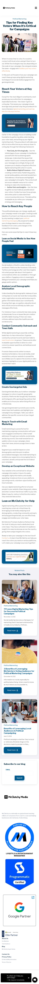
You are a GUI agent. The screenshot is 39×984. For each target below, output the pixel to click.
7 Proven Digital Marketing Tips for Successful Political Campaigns (18, 611)
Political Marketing (19, 19)
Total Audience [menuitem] (6, 944)
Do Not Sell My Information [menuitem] (9, 959)
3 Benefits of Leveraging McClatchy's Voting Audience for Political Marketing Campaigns (19, 671)
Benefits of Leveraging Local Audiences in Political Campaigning (17, 730)
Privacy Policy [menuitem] (6, 957)
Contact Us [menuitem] (5, 954)
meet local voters (8, 340)
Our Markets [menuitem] (5, 941)
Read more (11, 630)
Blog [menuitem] (3, 946)
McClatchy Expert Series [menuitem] (8, 949)
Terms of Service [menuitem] (6, 962)
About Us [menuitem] (5, 938)
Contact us (6, 538)
